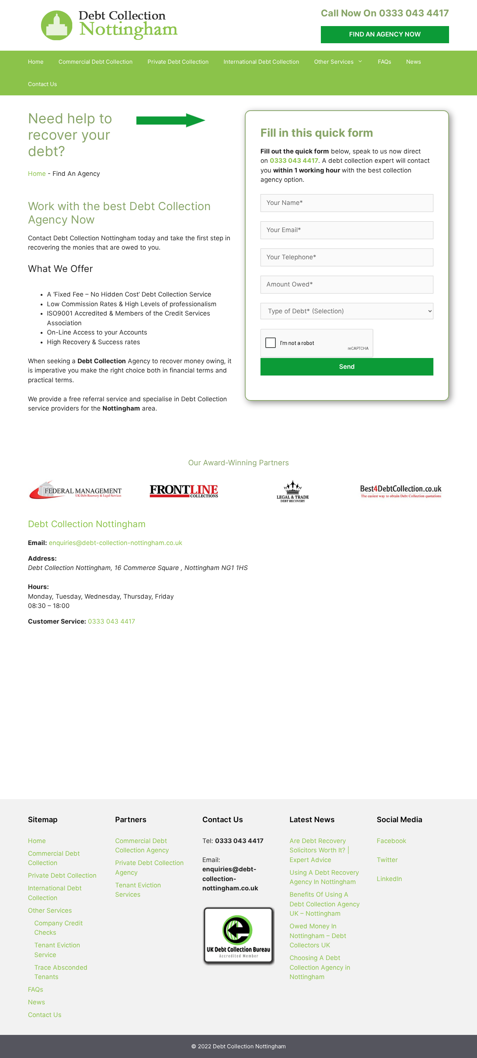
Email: (37, 543)
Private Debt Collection (178, 61)
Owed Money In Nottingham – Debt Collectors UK (318, 935)
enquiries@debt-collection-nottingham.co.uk (115, 543)
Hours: (38, 586)
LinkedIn (389, 879)
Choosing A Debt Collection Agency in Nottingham (320, 967)
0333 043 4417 (294, 160)
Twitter (387, 860)
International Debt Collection (261, 61)
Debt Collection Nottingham (87, 524)
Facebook (391, 841)
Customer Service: (57, 621)
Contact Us (42, 84)
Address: (42, 558)
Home (36, 61)
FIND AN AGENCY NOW (385, 34)
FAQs (384, 61)
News (413, 61)
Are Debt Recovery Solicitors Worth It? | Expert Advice (320, 850)
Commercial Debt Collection (96, 61)
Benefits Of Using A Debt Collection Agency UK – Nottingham (325, 904)
